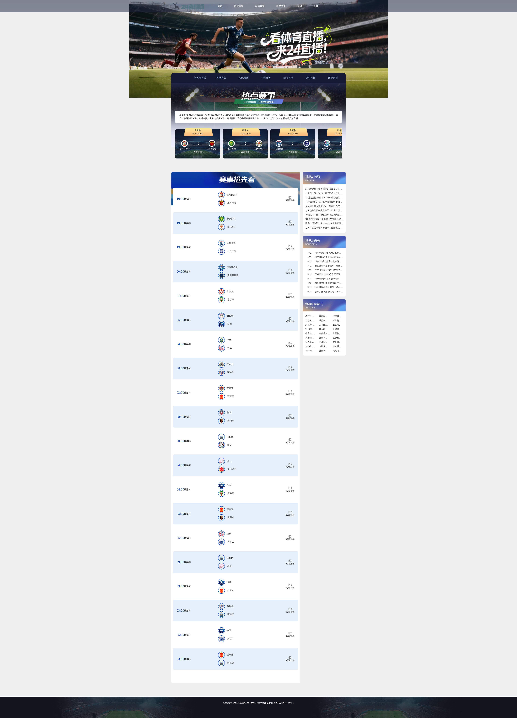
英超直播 (221, 77)
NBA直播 (244, 77)
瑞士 (229, 461)
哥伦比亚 (231, 469)
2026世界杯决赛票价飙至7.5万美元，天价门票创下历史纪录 (339, 283)
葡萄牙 (230, 388)
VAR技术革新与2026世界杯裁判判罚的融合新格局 (329, 215)
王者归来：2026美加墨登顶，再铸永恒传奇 (332, 274)
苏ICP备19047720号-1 (283, 703)
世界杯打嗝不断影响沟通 (331, 338)
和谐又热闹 (310, 320)
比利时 (230, 420)
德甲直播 (310, 77)
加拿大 (230, 291)
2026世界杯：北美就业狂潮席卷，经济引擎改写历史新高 (332, 189)
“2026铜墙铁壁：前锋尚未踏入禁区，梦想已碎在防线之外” (339, 279)
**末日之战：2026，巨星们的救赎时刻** (324, 193)
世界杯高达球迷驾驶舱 (343, 338)
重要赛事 (281, 6)
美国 (229, 412)
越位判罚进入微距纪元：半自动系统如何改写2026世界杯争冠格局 (336, 206)
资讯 (299, 6)
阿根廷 (230, 437)
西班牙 (230, 396)
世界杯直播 (200, 77)
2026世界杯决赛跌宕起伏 (331, 342)
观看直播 (197, 152)
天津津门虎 (232, 267)
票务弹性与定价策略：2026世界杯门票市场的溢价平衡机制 (339, 291)
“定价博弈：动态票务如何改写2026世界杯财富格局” (336, 253)
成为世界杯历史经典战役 (344, 342)
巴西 (229, 340)
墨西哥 (230, 364)
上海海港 (231, 203)
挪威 (229, 348)
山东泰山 (231, 227)
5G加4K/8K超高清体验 (329, 325)
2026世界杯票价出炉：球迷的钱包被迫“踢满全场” (335, 266)
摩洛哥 (230, 299)
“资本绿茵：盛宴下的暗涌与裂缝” (327, 261)
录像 (316, 6)
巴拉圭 (230, 316)
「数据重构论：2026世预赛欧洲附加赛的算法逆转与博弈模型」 (335, 202)
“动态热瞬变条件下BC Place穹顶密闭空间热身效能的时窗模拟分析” (337, 197)
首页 (220, 6)
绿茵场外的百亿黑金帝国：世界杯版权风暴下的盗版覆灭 (332, 210)
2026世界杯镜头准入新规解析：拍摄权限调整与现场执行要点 (340, 257)
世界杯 (187, 199)
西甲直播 (333, 77)
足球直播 (239, 6)
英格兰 (230, 372)
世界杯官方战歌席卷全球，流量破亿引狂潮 (325, 228)
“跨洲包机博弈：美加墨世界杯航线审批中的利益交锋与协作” (334, 219)
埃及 (229, 445)
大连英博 (231, 243)
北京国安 (231, 219)
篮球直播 (260, 6)
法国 (229, 324)
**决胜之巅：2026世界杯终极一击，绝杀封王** (334, 270)
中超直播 (266, 77)
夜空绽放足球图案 (314, 333)
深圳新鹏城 (232, 275)
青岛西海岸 (232, 194)
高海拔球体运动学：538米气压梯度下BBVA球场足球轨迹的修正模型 (338, 223)
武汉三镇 (231, 251)
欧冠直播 (288, 77)
